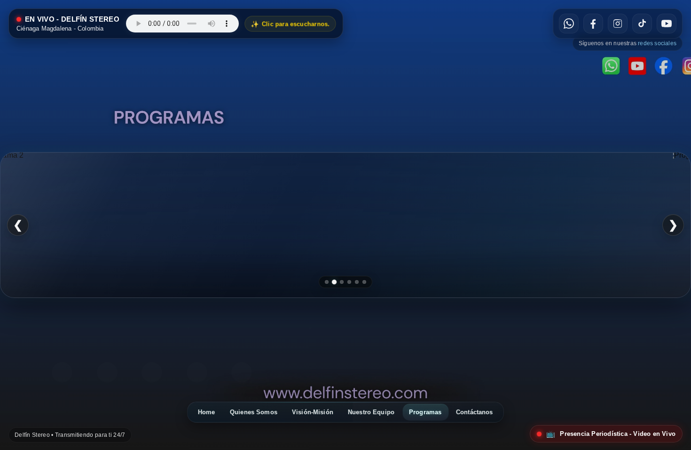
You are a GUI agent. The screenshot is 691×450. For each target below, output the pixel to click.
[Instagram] (151, 372)
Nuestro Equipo (371, 412)
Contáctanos (474, 412)
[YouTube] (241, 372)
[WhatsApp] (62, 372)
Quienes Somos (253, 412)
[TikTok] (197, 372)
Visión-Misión (312, 412)
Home (206, 412)
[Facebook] (107, 372)
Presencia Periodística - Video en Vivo (610, 434)
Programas (425, 412)
